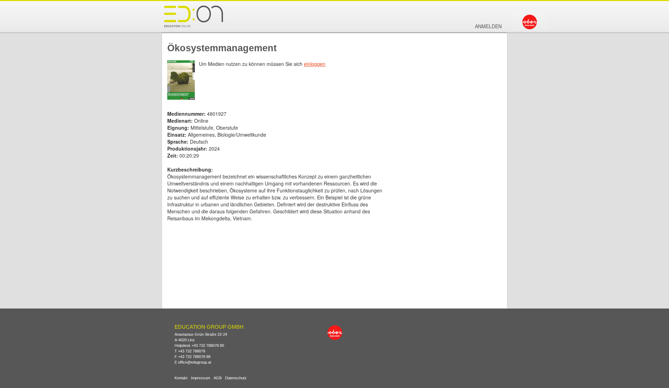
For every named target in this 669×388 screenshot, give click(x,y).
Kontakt (181, 378)
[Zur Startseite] (193, 16)
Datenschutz (236, 378)
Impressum (200, 378)
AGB (218, 378)
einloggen (314, 63)
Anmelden (488, 26)
